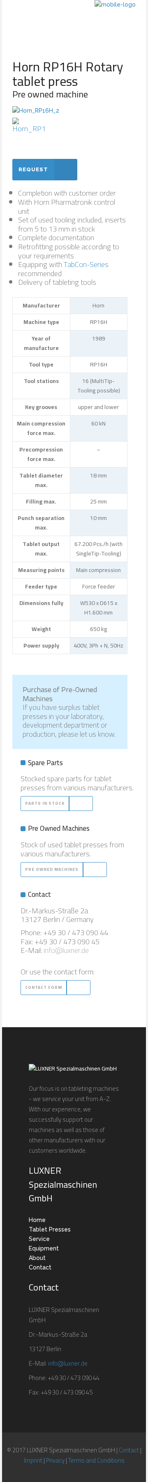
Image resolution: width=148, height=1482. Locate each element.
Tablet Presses (50, 1229)
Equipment (44, 1248)
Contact (40, 1267)
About (37, 1258)
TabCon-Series (86, 264)
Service (39, 1239)
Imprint (33, 1460)
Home (37, 1220)
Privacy (55, 1460)
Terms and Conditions (96, 1460)
